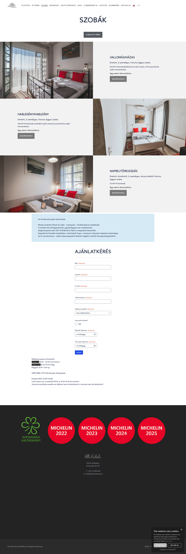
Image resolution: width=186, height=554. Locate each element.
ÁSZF (147, 546)
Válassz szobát (84, 309)
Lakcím (81, 274)
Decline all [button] (174, 545)
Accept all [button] (160, 545)
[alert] (168, 539)
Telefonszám (83, 297)
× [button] (181, 529)
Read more (168, 541)
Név (80, 263)
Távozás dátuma (85, 342)
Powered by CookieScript (168, 549)
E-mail (81, 286)
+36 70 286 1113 (94, 471)
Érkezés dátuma (84, 330)
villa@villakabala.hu (94, 474)
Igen (79, 324)
